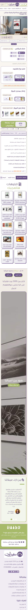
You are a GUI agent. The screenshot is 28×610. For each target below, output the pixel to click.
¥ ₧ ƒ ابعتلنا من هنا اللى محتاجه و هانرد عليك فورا (13, 543)
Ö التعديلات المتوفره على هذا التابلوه (16, 156)
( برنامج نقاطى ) (14, 133)
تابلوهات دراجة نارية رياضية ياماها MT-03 (20, 231)
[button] (16, 519)
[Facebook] (18, 572)
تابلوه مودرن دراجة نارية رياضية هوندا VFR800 (20, 201)
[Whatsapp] (9, 572)
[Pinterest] (11, 572)
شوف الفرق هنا (7, 95)
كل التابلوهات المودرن (16, 8)
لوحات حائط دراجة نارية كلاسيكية (20, 259)
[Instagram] (16, 572)
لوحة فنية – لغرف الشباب (7, 260)
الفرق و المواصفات (7, 73)
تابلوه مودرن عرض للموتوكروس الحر (7, 245)
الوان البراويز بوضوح (7, 108)
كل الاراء (8, 275)
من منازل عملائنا (13, 385)
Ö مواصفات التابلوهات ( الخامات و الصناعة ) (15, 160)
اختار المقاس (20, 49)
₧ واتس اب (11, 128)
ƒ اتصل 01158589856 (4, 128)
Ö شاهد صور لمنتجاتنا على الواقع (17, 163)
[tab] (21, 178)
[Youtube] (14, 572)
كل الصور (18, 275)
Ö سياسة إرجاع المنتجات (19, 167)
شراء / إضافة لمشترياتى (9, 124)
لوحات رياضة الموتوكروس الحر (20, 245)
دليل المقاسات (8, 48)
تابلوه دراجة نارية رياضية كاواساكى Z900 (7, 201)
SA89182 (2, 33)
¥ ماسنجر (17, 128)
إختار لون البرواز (19, 108)
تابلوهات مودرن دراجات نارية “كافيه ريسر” (7, 231)
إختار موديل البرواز (18, 91)
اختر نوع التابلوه (19, 69)
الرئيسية (23, 8)
